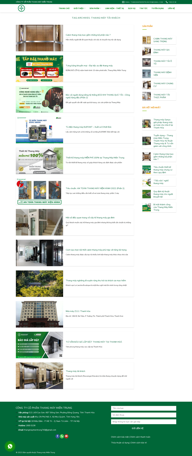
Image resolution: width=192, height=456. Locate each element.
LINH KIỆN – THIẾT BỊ (114, 8)
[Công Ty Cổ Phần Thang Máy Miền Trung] (26, 8)
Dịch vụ (132, 8)
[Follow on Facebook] (58, 436)
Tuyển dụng (158, 8)
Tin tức (143, 8)
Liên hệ (171, 8)
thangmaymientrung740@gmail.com (40, 430)
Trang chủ (64, 8)
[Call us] (62, 436)
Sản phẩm (94, 8)
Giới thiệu (79, 8)
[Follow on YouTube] (66, 436)
